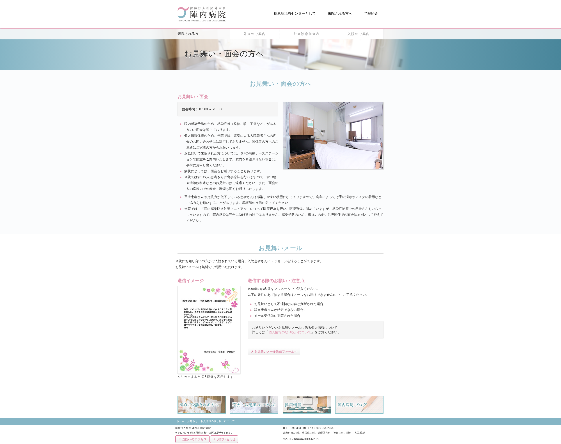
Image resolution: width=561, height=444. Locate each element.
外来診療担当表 (307, 34)
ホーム (180, 421)
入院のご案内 (359, 34)
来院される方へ (340, 13)
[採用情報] (307, 404)
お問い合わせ (225, 439)
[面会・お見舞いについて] (254, 404)
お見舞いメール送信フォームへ (275, 351)
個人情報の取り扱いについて (289, 332)
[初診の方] (202, 404)
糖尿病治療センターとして (295, 13)
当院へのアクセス (194, 439)
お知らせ (192, 421)
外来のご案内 (254, 34)
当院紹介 (371, 13)
